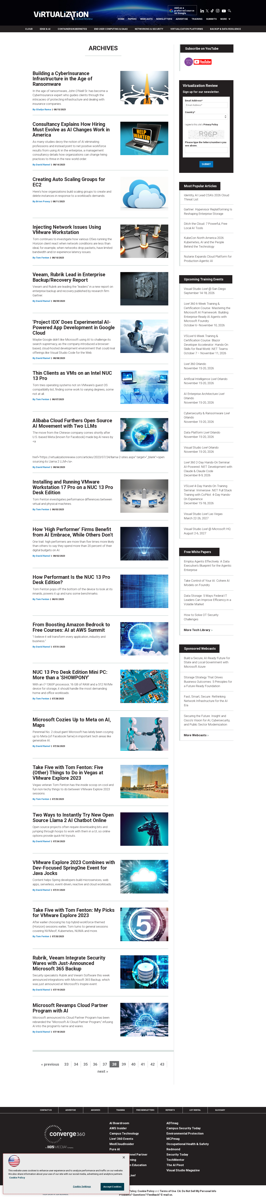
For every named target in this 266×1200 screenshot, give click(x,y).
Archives (95, 1110)
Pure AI (114, 1149)
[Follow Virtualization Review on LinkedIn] (202, 11)
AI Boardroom (119, 1123)
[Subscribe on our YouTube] (196, 65)
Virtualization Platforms (186, 29)
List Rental (195, 1110)
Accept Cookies (112, 1186)
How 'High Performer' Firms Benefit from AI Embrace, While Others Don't (73, 532)
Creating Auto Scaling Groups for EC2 (69, 182)
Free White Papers (197, 552)
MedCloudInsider (121, 1144)
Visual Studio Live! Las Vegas (203, 514)
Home (121, 19)
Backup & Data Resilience (225, 29)
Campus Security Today (183, 1128)
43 (162, 1064)
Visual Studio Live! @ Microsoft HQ (207, 529)
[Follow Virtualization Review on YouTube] (224, 11)
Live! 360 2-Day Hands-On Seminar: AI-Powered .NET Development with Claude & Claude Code (208, 467)
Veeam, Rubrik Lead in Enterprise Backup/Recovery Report (69, 277)
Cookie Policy (146, 1191)
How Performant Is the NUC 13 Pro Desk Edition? (71, 579)
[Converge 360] (64, 1134)
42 (152, 1064)
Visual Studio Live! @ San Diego (205, 289)
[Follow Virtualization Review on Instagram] (217, 11)
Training (197, 19)
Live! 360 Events (121, 1139)
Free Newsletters (145, 1110)
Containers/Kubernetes (72, 29)
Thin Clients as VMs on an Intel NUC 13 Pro (72, 375)
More (223, 19)
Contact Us (46, 1110)
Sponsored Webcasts (200, 648)
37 (105, 1064)
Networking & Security (149, 29)
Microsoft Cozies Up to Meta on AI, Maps (72, 722)
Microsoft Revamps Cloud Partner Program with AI (70, 1008)
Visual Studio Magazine (183, 1170)
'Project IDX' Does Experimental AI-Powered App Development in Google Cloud (74, 327)
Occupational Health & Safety (187, 1144)
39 (124, 1064)
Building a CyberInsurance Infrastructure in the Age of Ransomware (62, 79)
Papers (132, 19)
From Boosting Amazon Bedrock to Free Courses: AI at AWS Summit (71, 627)
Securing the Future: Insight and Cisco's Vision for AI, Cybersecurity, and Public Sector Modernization (207, 720)
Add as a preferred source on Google (184, 11)
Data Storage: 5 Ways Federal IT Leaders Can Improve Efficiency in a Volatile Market (207, 600)
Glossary (220, 1110)
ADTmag (172, 1123)
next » (103, 1071)
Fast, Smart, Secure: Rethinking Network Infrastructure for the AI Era (206, 701)
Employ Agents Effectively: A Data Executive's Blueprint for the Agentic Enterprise (207, 566)
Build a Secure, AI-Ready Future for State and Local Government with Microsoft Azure (207, 662)
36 (95, 1064)
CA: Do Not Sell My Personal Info (196, 1191)
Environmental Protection (185, 1133)
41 (143, 1064)
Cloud (29, 29)
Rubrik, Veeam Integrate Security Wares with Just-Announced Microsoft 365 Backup (69, 963)
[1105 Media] (59, 1147)
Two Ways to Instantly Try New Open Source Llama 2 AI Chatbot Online (73, 817)
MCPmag (173, 1139)
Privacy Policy (210, 124)
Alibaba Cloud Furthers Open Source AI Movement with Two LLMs (72, 423)
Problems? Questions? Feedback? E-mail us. (146, 1194)
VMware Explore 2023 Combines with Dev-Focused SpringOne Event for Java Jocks (74, 868)
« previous (50, 1064)
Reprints (170, 1110)
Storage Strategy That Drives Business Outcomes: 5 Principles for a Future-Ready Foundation (208, 681)
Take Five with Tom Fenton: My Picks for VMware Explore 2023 (74, 913)
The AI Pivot (175, 1165)
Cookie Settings (82, 1186)
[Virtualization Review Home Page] (63, 16)
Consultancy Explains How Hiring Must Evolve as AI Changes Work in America (71, 129)
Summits (211, 19)
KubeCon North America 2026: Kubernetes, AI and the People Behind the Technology (204, 242)
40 (133, 1064)
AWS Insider (118, 1128)
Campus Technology (124, 1133)
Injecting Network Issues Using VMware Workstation (67, 229)
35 (85, 1064)
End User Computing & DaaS (111, 29)
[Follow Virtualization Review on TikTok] (212, 11)
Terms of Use (168, 1191)
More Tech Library (197, 630)
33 (66, 1064)
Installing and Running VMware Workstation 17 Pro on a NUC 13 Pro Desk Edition (73, 487)
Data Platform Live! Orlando (202, 432)
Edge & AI (45, 29)
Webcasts (146, 19)
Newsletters (164, 19)
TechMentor (175, 1160)
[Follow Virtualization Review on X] (207, 11)
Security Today (177, 1154)
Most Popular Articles (200, 186)
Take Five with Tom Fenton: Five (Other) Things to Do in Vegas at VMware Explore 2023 (68, 773)
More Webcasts (195, 735)
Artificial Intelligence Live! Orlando (205, 379)
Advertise (182, 19)
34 (76, 1064)
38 (114, 1064)
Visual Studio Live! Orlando (201, 447)
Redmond (173, 1149)
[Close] (124, 1157)
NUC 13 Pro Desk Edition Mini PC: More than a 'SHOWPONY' (70, 675)
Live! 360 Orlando (195, 364)
